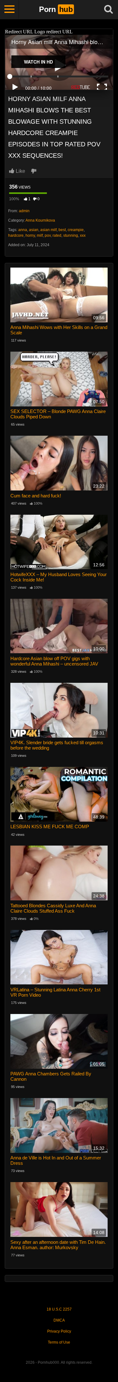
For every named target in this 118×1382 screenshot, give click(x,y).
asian (33, 230)
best (62, 230)
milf (40, 235)
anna (22, 230)
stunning (70, 235)
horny (30, 235)
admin (24, 211)
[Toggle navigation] (9, 9)
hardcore (16, 235)
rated (57, 235)
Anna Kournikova (40, 220)
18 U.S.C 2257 (59, 1309)
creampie (76, 230)
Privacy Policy (59, 1331)
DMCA (59, 1320)
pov (48, 235)
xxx (83, 235)
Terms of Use (59, 1342)
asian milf (48, 230)
